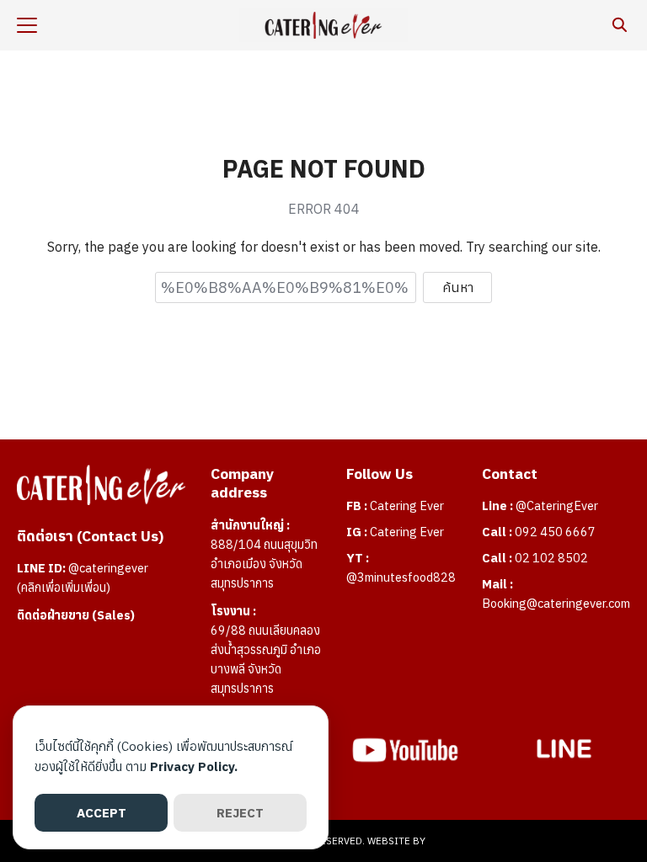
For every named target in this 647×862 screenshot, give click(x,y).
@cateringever (108, 568)
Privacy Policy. (194, 766)
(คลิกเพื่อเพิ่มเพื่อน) (63, 587)
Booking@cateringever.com (556, 603)
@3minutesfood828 (401, 577)
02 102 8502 (551, 558)
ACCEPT (101, 813)
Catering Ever (407, 505)
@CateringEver (557, 505)
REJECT (240, 813)
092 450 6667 (555, 532)
